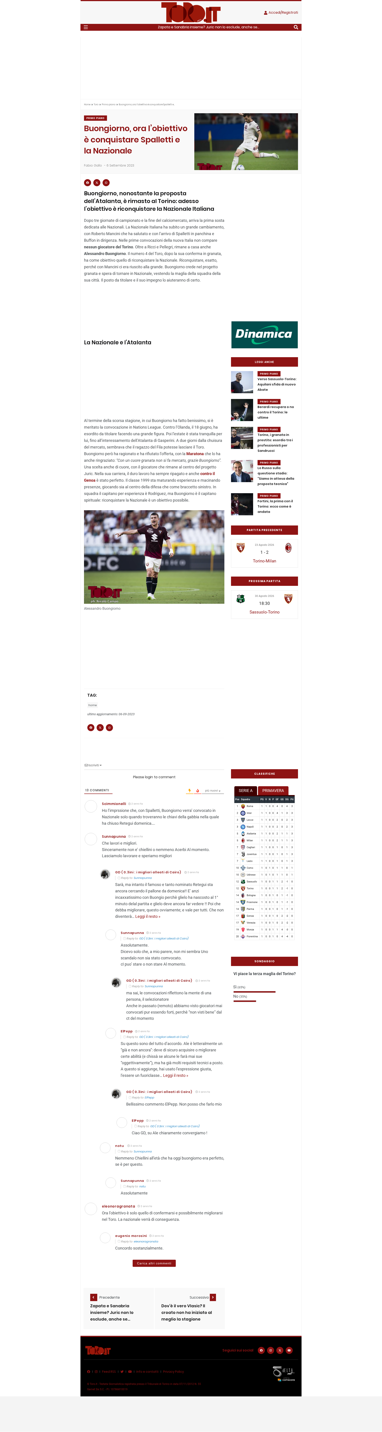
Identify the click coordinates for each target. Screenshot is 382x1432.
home (92, 705)
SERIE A (246, 790)
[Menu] (86, 27)
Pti (292, 799)
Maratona (195, 453)
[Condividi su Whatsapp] (106, 182)
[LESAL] (264, 334)
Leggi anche (264, 362)
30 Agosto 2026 (264, 596)
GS (282, 799)
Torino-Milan (264, 561)
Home (87, 104)
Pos (237, 799)
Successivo (200, 1297)
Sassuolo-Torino (265, 612)
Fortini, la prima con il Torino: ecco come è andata (275, 506)
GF (277, 799)
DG (286, 799)
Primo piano (108, 104)
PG (262, 799)
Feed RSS (109, 1371)
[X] (279, 1350)
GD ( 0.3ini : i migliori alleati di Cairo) (148, 872)
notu (119, 1146)
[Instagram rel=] (270, 1350)
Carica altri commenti (154, 1263)
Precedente (109, 1297)
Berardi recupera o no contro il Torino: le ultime (276, 412)
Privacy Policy (173, 1371)
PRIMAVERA (273, 790)
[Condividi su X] (96, 182)
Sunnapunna (143, 878)
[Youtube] (289, 1350)
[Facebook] (261, 1350)
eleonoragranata (118, 1206)
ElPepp (149, 1097)
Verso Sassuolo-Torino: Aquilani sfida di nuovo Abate (277, 384)
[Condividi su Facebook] (87, 182)
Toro (96, 104)
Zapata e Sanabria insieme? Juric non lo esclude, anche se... (208, 27)
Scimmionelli (114, 803)
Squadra (245, 799)
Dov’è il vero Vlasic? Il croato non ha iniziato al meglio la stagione (186, 1312)
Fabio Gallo (93, 165)
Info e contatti (147, 1371)
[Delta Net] (284, 1373)
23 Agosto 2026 (264, 544)
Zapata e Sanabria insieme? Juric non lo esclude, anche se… (112, 1312)
